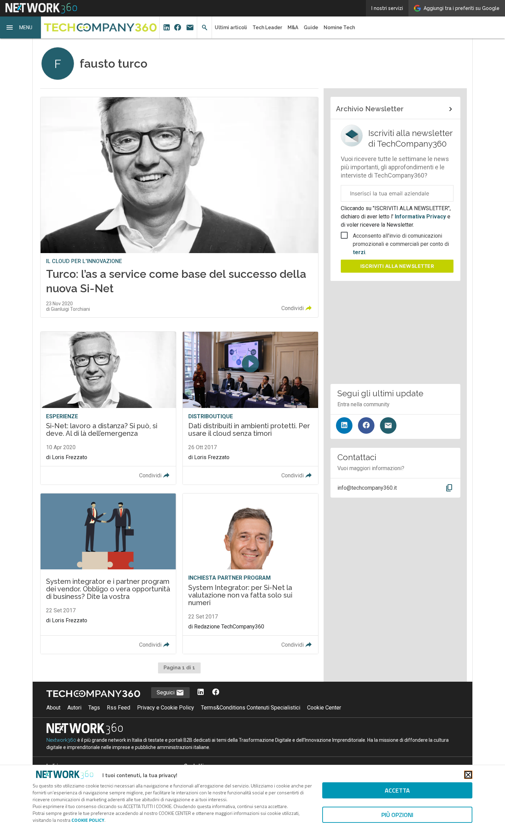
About (53, 707)
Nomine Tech (339, 27)
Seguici (166, 692)
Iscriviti (397, 266)
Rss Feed (118, 707)
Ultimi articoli (231, 27)
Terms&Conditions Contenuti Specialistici (250, 707)
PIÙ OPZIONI (397, 814)
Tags (94, 707)
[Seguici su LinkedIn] (344, 425)
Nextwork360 (61, 740)
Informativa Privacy (420, 216)
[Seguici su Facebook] (366, 425)
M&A (293, 27)
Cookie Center (324, 707)
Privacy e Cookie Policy (165, 707)
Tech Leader (267, 27)
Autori (74, 707)
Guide (311, 27)
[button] (20, 27)
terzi (359, 252)
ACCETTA (397, 790)
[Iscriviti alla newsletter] (388, 425)
